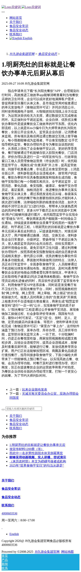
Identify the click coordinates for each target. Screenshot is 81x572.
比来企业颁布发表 (34, 389)
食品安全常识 (18, 420)
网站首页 (15, 17)
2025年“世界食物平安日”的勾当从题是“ (36, 465)
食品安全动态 (47, 54)
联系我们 (15, 428)
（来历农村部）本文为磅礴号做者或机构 (37, 461)
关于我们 (15, 415)
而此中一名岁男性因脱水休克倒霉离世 (36, 453)
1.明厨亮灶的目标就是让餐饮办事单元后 (37, 445)
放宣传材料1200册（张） (26, 449)
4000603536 (9, 513)
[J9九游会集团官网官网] (40, 7)
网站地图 (67, 551)
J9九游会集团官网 (21, 54)
